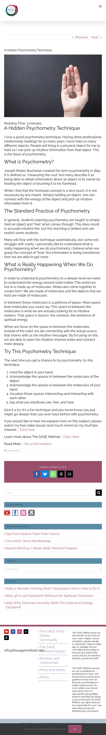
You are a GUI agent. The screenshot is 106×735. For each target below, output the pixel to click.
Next (95, 37)
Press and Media (52, 670)
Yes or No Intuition (38, 444)
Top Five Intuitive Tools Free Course (32, 534)
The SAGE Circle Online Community (52, 635)
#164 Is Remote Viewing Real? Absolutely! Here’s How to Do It (53, 588)
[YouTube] (7, 513)
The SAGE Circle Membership (28, 541)
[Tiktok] (6, 637)
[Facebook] (15, 513)
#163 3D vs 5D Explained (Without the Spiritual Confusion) (49, 596)
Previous (81, 37)
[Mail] (31, 513)
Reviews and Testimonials (49, 660)
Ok (75, 729)
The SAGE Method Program (53, 649)
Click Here (71, 437)
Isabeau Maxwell (13, 451)
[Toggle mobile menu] (100, 6)
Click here (27, 430)
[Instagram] (23, 513)
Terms (44, 677)
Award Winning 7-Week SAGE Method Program (42, 548)
